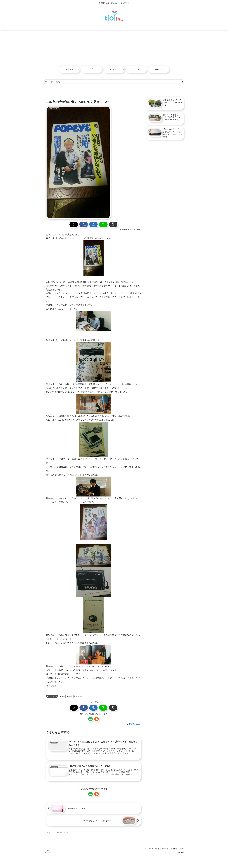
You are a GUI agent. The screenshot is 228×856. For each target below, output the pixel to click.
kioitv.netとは (154, 849)
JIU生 (70, 696)
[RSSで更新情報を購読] (96, 719)
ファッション (53, 696)
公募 (181, 849)
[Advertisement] (114, 47)
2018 (63, 696)
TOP (145, 849)
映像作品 (174, 849)
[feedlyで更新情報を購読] (90, 719)
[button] (182, 81)
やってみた (79, 696)
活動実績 (165, 849)
